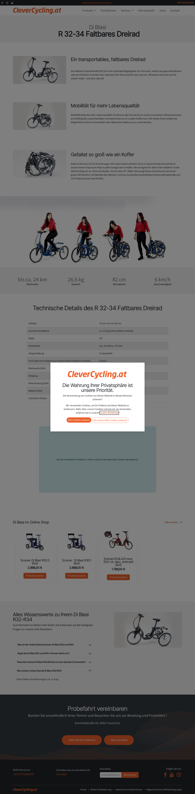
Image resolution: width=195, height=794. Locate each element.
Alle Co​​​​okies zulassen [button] (79, 420)
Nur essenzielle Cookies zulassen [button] (110, 420)
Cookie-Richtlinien (109, 412)
